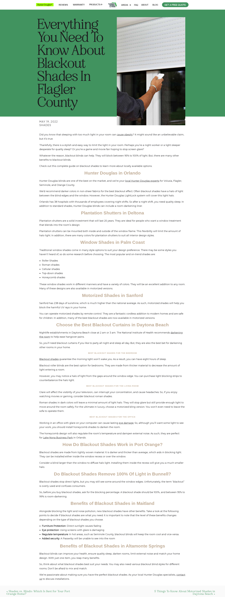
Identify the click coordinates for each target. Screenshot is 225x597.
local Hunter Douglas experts (142, 180)
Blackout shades (49, 359)
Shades (45, 125)
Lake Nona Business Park (58, 437)
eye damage (126, 423)
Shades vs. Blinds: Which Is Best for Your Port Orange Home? (38, 593)
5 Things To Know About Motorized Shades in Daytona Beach (184, 593)
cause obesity (125, 134)
